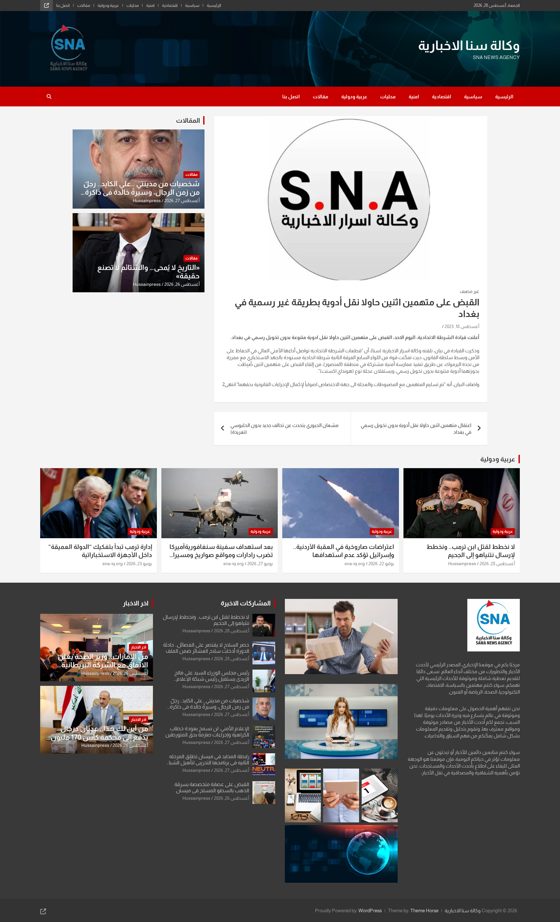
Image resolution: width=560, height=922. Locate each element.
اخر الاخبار (135, 603)
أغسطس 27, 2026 (182, 200)
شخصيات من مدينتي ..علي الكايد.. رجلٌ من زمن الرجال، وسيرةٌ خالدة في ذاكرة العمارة (141, 192)
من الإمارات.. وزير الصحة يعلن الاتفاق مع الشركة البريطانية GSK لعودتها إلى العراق (103, 665)
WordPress (370, 910)
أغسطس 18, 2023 (462, 326)
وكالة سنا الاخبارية (469, 45)
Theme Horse (424, 910)
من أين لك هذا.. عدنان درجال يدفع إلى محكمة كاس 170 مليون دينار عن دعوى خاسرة (99, 737)
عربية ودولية (108, 5)
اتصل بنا (63, 5)
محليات (132, 5)
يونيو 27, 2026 (260, 563)
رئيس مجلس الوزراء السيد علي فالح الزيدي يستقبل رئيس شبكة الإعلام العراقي (211, 679)
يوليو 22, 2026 (381, 563)
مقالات (83, 5)
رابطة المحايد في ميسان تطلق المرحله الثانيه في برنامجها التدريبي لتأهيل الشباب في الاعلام (206, 762)
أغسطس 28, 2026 (497, 563)
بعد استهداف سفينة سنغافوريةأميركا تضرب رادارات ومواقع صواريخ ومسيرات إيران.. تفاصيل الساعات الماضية (220, 554)
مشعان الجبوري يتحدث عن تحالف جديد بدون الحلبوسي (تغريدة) (284, 428)
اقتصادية (170, 5)
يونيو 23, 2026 (139, 563)
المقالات (188, 120)
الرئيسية (214, 5)
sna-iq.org (354, 563)
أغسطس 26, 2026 (182, 284)
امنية (150, 5)
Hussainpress (147, 200)
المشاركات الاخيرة (246, 603)
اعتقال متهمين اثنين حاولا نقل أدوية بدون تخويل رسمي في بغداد (416, 428)
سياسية (192, 5)
